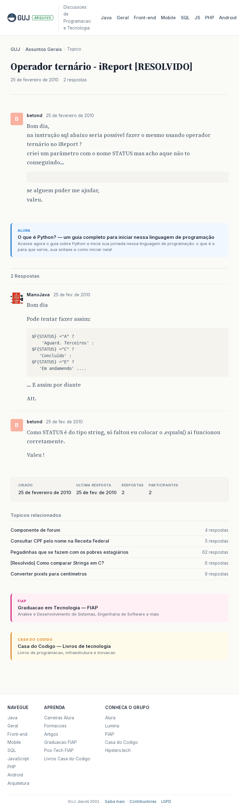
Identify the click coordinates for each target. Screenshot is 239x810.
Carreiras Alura (59, 717)
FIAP (109, 734)
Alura (110, 717)
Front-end (17, 734)
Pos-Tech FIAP (59, 750)
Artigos (51, 734)
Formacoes (55, 725)
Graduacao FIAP (60, 742)
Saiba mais (115, 801)
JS (197, 17)
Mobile (168, 17)
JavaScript (18, 758)
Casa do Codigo (121, 742)
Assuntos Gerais (44, 49)
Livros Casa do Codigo (67, 758)
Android (228, 17)
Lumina (112, 725)
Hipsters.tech (118, 750)
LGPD (166, 801)
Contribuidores (143, 801)
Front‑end (145, 17)
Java (106, 17)
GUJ (15, 49)
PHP (209, 17)
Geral (123, 17)
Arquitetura (18, 783)
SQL (185, 17)
